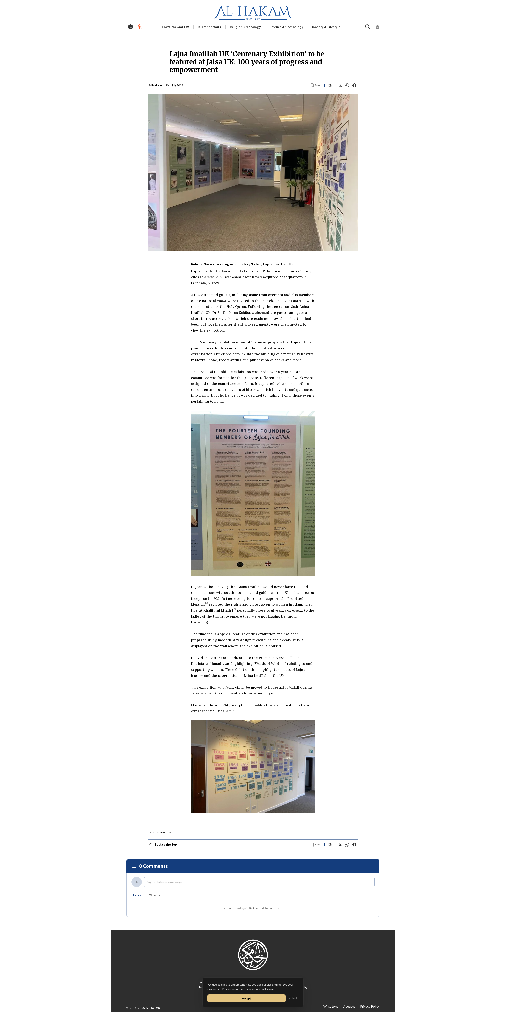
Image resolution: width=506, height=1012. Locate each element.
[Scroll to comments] (330, 85)
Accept (246, 998)
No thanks (293, 998)
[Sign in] (378, 27)
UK (170, 832)
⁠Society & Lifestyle (326, 27)
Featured (161, 832)
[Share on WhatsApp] (347, 85)
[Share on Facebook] (354, 85)
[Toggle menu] (130, 26)
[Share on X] (340, 85)
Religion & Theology (245, 27)
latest (138, 895)
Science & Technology (286, 27)
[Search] (368, 26)
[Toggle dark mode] (139, 26)
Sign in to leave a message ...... (166, 882)
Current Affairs (209, 27)
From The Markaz (175, 27)
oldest (153, 895)
